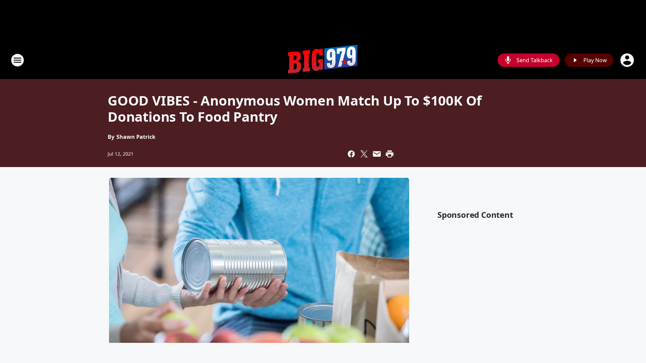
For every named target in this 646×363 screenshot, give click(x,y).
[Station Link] (323, 60)
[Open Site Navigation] (17, 60)
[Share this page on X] (364, 154)
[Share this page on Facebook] (351, 154)
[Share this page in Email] (377, 154)
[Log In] (627, 60)
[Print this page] (389, 154)
